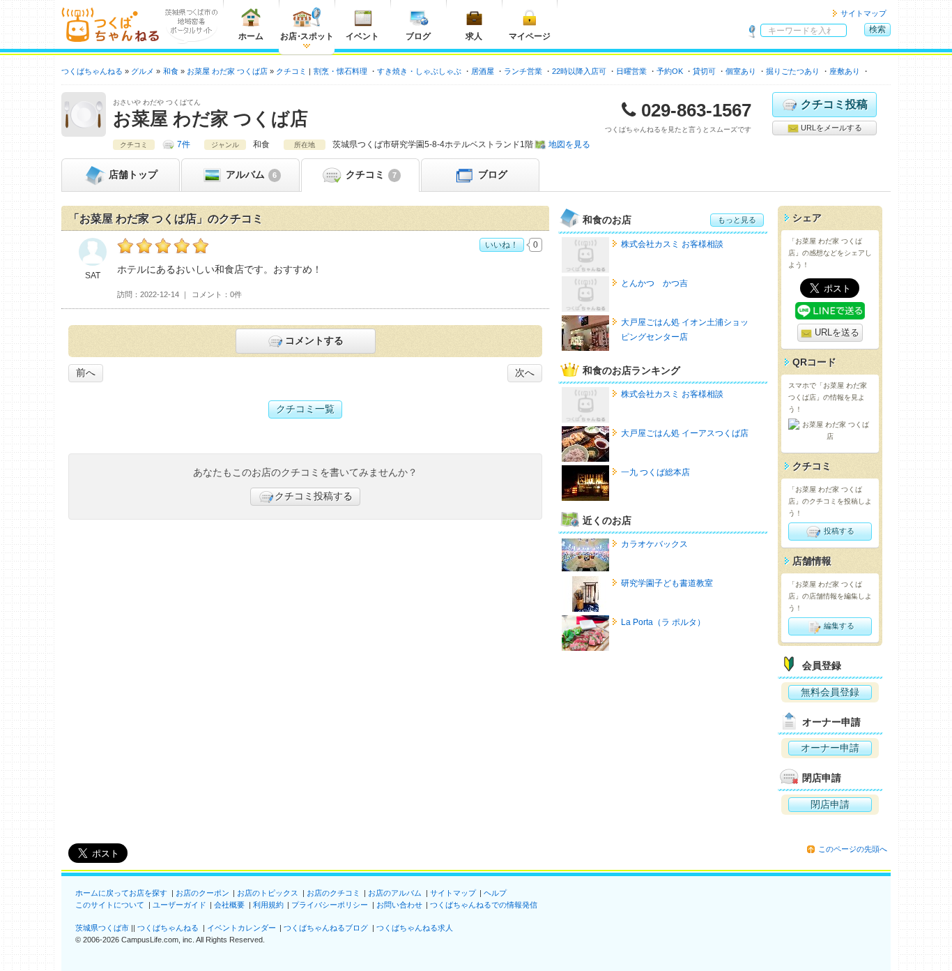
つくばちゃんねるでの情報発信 (483, 905)
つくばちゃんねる (168, 928)
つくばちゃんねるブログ (326, 928)
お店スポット (307, 36)
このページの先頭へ (852, 849)
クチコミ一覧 (305, 408)
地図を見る (569, 144)
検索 (877, 29)
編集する (838, 626)
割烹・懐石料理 (340, 71)
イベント (362, 36)
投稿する (838, 531)
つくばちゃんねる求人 (414, 928)
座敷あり (844, 71)
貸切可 (704, 71)
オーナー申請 (830, 747)
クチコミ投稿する (314, 496)
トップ (133, 174)
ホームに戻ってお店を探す (121, 893)
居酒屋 (482, 71)
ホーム (250, 36)
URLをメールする (830, 127)
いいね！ (502, 245)
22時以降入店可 (579, 71)
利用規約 (268, 905)
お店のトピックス (267, 893)
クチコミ (370, 174)
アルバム (250, 174)
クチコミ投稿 (834, 104)
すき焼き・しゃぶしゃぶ (419, 71)
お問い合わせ (399, 905)
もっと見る (737, 220)
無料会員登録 (830, 692)
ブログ (418, 36)
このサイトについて (109, 905)
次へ (525, 372)
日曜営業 (631, 71)
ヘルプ (495, 893)
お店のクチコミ (333, 893)
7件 (183, 144)
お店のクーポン (202, 893)
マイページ (530, 36)
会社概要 (229, 905)
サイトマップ (863, 13)
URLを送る (835, 332)
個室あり (740, 71)
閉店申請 (830, 804)
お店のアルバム (395, 893)
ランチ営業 (523, 71)
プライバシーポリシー (329, 905)
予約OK (670, 71)
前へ (85, 372)
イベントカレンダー (241, 928)
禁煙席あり (889, 71)
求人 (474, 36)
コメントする (314, 340)
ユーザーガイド (179, 905)
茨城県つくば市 (102, 928)
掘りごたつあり (793, 71)
